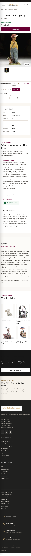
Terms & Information (4, 547)
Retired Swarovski (5, 501)
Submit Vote (16, 89)
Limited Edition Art (5, 480)
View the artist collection (9, 301)
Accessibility (4, 450)
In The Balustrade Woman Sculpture (23, 320)
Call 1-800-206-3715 (15, 370)
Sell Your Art (4, 508)
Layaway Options (5, 443)
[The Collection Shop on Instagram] (6, 432)
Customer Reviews (5, 455)
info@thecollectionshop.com (7, 427)
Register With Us (4, 453)
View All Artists (4, 483)
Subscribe (18, 547)
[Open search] (25, 4)
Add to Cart (15, 29)
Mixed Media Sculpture (6, 496)
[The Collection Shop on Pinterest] (10, 432)
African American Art (5, 466)
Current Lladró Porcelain (6, 492)
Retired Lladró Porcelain (6, 494)
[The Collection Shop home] (14, 5)
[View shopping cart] (27, 4)
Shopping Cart (4, 457)
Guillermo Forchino (5, 478)
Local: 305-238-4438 (5, 425)
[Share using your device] (17, 98)
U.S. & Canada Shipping (6, 446)
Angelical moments (6, 320)
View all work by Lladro (8, 246)
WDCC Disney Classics (6, 503)
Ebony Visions (4, 476)
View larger (27, 64)
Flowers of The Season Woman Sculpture (22, 342)
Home (2, 9)
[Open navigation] (3, 4)
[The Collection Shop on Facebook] (2, 432)
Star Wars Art (4, 499)
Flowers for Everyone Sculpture (6, 342)
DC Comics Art (4, 471)
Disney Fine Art (4, 473)
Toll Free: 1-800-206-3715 (6, 423)
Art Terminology (4, 448)
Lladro (6, 9)
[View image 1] (6, 70)
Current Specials (4, 506)
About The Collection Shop (7, 441)
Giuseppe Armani (5, 469)
